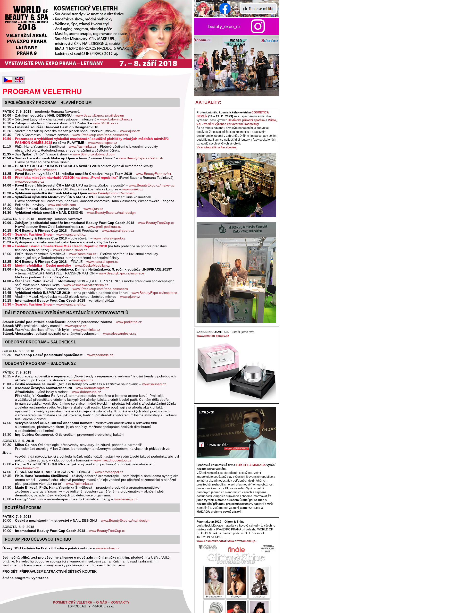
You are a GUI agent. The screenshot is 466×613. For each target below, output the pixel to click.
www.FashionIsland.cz (70, 250)
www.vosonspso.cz (102, 143)
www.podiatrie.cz (129, 322)
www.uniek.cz (132, 189)
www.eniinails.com (62, 205)
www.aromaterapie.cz (92, 388)
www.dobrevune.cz (86, 392)
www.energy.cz (125, 499)
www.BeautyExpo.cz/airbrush (141, 158)
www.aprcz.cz (75, 326)
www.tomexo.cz (27, 468)
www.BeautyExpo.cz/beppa (35, 170)
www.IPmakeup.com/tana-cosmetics (100, 135)
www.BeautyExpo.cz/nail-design (99, 115)
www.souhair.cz (107, 548)
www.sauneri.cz (154, 384)
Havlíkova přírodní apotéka (246, 120)
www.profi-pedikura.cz (105, 227)
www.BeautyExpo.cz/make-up (151, 185)
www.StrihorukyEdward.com (94, 154)
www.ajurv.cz (130, 131)
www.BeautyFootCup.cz (156, 223)
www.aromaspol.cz (109, 472)
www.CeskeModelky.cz (92, 265)
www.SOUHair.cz (105, 123)
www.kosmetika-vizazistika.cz (86, 285)
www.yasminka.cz (86, 330)
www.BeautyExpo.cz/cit (153, 174)
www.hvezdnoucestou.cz (112, 460)
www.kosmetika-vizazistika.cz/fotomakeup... (227, 541)
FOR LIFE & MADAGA (251, 465)
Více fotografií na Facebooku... (217, 147)
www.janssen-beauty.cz (213, 336)
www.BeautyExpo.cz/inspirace (121, 273)
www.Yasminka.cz (82, 146)
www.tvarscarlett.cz (71, 234)
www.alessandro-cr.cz (119, 333)
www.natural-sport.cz (118, 230)
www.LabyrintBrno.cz (116, 119)
